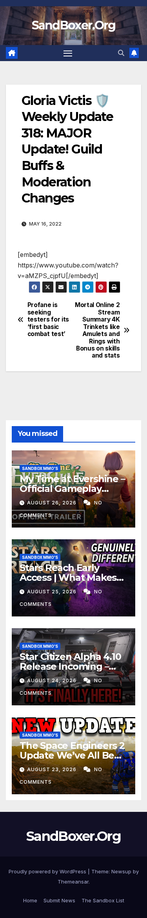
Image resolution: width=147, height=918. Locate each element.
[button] (121, 53)
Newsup (121, 871)
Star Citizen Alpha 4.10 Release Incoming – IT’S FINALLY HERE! (70, 666)
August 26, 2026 (52, 503)
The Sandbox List (103, 900)
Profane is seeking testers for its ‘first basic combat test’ (48, 320)
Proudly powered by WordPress (48, 871)
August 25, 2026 (52, 592)
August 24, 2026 (52, 680)
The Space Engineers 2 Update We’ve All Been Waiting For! (73, 755)
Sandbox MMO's (40, 468)
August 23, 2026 (52, 769)
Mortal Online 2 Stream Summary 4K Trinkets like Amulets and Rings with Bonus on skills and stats (97, 330)
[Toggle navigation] (67, 53)
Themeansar (73, 881)
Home (30, 900)
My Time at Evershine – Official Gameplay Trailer (72, 488)
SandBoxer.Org (74, 25)
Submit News (59, 900)
